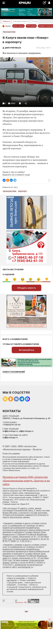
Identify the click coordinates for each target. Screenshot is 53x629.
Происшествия (9, 32)
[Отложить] (20, 103)
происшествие (9, 191)
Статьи (35, 21)
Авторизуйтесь (26, 350)
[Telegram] (14, 180)
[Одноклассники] (7, 180)
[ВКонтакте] (4, 180)
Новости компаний (14, 372)
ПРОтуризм (31, 26)
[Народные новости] (44, 2)
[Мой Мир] (11, 180)
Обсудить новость (26, 288)
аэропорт (22, 191)
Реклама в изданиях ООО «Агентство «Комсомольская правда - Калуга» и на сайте (26, 480)
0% (6, 279)
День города (18, 26)
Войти (49, 3)
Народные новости (21, 21)
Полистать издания (11, 453)
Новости (6, 21)
